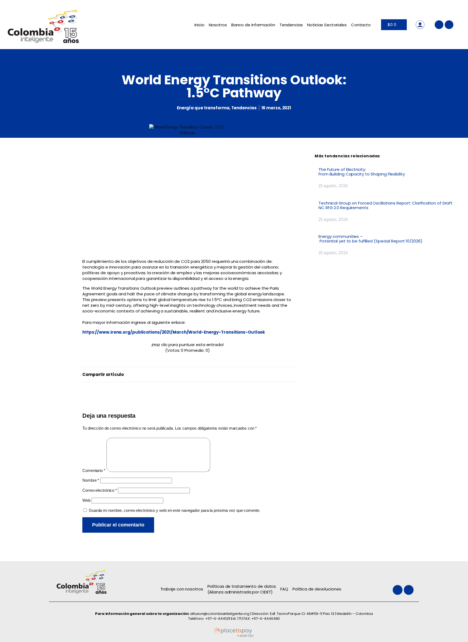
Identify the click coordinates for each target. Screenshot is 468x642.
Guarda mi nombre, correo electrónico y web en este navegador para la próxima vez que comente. (174, 510)
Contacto (361, 25)
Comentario (93, 470)
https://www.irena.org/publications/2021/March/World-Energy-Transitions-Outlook (173, 332)
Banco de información (253, 25)
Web (86, 500)
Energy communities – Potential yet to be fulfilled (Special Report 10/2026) (370, 239)
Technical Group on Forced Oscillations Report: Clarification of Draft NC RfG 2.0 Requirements (385, 205)
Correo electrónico (99, 490)
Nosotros (218, 25)
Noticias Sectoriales (327, 25)
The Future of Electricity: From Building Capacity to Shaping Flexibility (362, 172)
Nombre (90, 480)
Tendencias (291, 25)
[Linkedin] (449, 24)
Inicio (199, 25)
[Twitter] (439, 24)
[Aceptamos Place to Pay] (234, 635)
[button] (189, 373)
